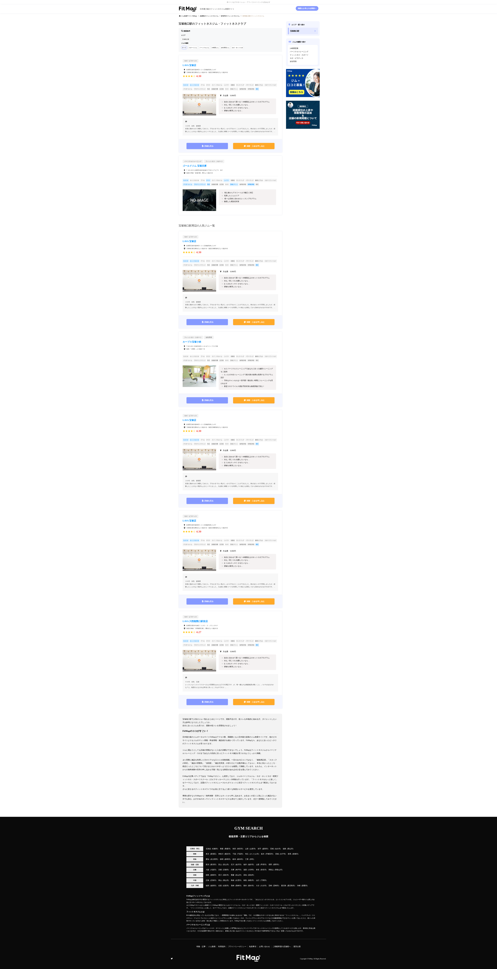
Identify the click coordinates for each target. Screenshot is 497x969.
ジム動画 (211, 947)
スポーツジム (193, 47)
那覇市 (304, 886)
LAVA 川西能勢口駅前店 (195, 621)
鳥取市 (250, 880)
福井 (245, 864)
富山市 (225, 864)
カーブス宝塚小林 (192, 342)
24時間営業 (294, 48)
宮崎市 (276, 886)
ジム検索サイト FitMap (189, 16)
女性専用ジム (225, 47)
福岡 (207, 886)
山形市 (252, 849)
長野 (270, 864)
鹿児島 (283, 886)
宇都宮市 (269, 854)
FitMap (310, 959)
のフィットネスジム (209, 16)
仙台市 (277, 849)
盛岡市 (265, 849)
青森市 (227, 849)
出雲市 (238, 880)
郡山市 (290, 849)
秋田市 (240, 849)
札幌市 (214, 849)
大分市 (263, 886)
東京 (207, 854)
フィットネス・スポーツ (299, 55)
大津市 (250, 870)
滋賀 (245, 870)
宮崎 (270, 886)
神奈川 (220, 854)
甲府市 (263, 864)
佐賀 (220, 886)
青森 (221, 849)
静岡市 (227, 859)
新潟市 (213, 864)
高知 (245, 875)
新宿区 (213, 854)
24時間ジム (215, 47)
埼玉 (246, 854)
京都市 (225, 870)
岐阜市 (240, 859)
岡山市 (225, 880)
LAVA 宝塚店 (189, 65)
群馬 (289, 854)
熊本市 (250, 886)
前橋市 (295, 854)
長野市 (276, 864)
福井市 (250, 864)
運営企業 (297, 947)
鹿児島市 (291, 886)
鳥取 (245, 880)
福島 (284, 849)
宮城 (272, 849)
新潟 (207, 864)
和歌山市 (278, 870)
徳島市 (213, 875)
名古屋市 (214, 859)
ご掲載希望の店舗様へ (282, 947)
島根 (232, 880)
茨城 (277, 854)
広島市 (213, 880)
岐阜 (234, 859)
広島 (207, 880)
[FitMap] (248, 960)
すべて (184, 47)
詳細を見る (209, 146)
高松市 (225, 875)
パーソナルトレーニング (299, 52)
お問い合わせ (264, 947)
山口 (257, 880)
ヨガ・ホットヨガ (237, 47)
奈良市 (263, 870)
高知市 (250, 875)
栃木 (262, 854)
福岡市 (213, 886)
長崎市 (238, 886)
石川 (232, 864)
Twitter (172, 959)
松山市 (238, 875)
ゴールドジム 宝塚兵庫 (195, 165)
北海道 (208, 849)
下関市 (263, 880)
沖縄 (298, 886)
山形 (246, 849)
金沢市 (238, 864)
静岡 (221, 859)
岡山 (220, 880)
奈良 (257, 870)
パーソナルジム (204, 47)
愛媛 (232, 875)
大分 (257, 886)
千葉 (234, 854)
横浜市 (227, 854)
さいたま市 (254, 854)
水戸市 (282, 854)
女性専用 (293, 61)
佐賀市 (225, 886)
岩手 (259, 849)
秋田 (234, 849)
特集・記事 (201, 947)
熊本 (245, 886)
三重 (246, 859)
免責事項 (252, 947)
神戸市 (238, 870)
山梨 (257, 864)
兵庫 (232, 870)
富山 (220, 864)
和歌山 (271, 870)
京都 (220, 870)
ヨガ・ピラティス (296, 58)
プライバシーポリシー (237, 947)
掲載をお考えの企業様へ (307, 8)
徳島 (207, 875)
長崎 (232, 886)
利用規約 (221, 947)
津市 (251, 859)
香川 (220, 875)
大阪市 (213, 870)
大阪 (207, 870)
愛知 (207, 859)
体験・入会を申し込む (256, 146)
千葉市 (240, 854)
